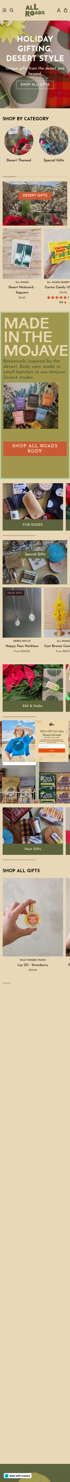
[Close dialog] (64, 723)
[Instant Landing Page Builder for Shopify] (18, 1475)
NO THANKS (52, 755)
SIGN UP (51, 750)
